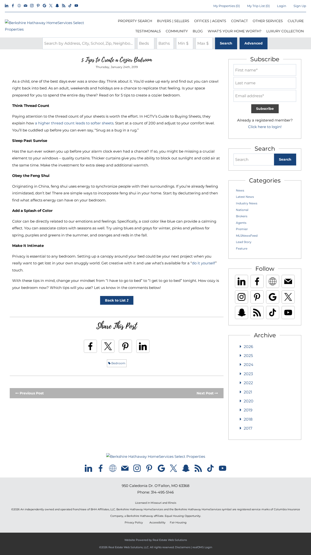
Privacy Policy (134, 522)
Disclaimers (182, 547)
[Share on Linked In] (142, 346)
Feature (241, 248)
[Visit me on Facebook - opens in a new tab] (13, 6)
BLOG (198, 31)
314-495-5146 (162, 492)
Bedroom (118, 363)
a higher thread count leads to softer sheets (74, 123)
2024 (248, 364)
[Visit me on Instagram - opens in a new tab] (32, 6)
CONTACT (239, 21)
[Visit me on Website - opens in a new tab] (19, 6)
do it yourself (203, 263)
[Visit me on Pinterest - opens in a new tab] (38, 6)
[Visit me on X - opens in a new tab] (50, 6)
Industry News (246, 203)
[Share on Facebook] (90, 346)
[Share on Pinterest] (125, 346)
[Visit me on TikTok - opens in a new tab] (70, 6)
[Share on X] (107, 346)
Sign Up (300, 6)
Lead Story (243, 242)
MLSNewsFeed (247, 235)
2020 (248, 401)
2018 (248, 419)
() (226, 6)
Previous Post (31, 393)
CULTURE (296, 21)
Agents (241, 223)
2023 (248, 374)
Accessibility (157, 522)
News (240, 190)
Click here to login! (265, 126)
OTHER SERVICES (268, 21)
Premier (242, 229)
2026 (248, 346)
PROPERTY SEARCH (135, 21)
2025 (248, 355)
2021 (248, 392)
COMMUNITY (177, 31)
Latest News (245, 197)
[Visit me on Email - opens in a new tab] (25, 6)
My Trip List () (258, 6)
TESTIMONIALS (148, 31)
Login (281, 6)
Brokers (241, 216)
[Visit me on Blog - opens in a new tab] (63, 6)
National (242, 210)
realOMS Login (202, 547)
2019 (248, 410)
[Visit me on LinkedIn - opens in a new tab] (6, 6)
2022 (248, 383)
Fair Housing (178, 522)
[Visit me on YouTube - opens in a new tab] (76, 6)
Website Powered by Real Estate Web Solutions (155, 540)
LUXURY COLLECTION (285, 31)
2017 (248, 428)
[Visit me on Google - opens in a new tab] (44, 6)
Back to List (116, 300)
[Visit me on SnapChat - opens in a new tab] (57, 6)
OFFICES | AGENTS (210, 21)
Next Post (206, 393)
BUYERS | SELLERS (173, 21)
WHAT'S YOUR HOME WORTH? (234, 31)
